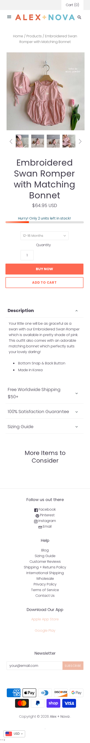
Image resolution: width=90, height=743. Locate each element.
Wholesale (45, 578)
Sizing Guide (20, 427)
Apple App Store (45, 619)
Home (18, 36)
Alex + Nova (59, 716)
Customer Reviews (45, 561)
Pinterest (47, 515)
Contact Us (45, 595)
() (72, 4)
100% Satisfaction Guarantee (38, 411)
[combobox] (14, 733)
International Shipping (45, 572)
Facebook (47, 509)
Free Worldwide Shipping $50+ (34, 393)
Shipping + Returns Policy (45, 567)
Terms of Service (45, 589)
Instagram (47, 520)
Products (34, 36)
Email (47, 526)
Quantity (43, 244)
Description (21, 310)
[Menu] (9, 17)
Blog (45, 550)
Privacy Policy (45, 584)
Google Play (45, 630)
